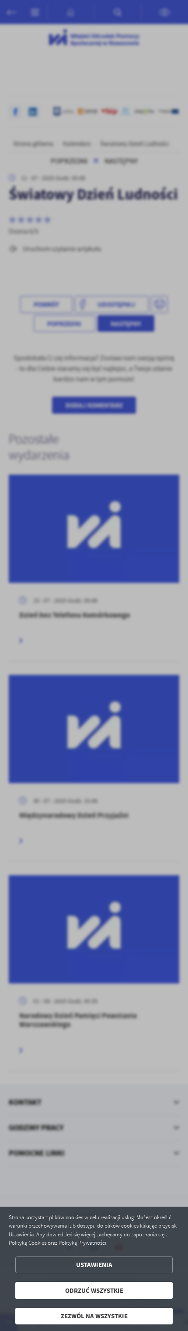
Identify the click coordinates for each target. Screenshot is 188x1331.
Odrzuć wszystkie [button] (94, 1290)
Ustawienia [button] (94, 1264)
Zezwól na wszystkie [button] (94, 1315)
